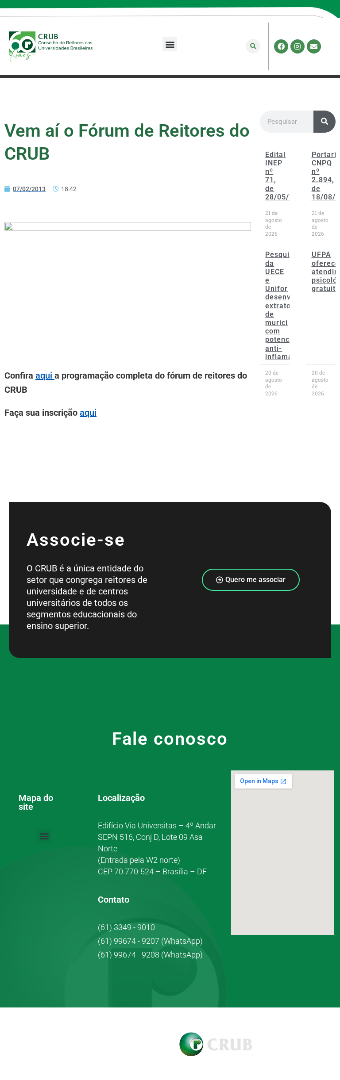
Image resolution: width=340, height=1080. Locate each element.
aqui (44, 375)
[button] (169, 44)
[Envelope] (314, 46)
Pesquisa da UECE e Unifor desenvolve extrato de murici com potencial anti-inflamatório (287, 305)
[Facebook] (281, 46)
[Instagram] (297, 46)
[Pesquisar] (324, 122)
